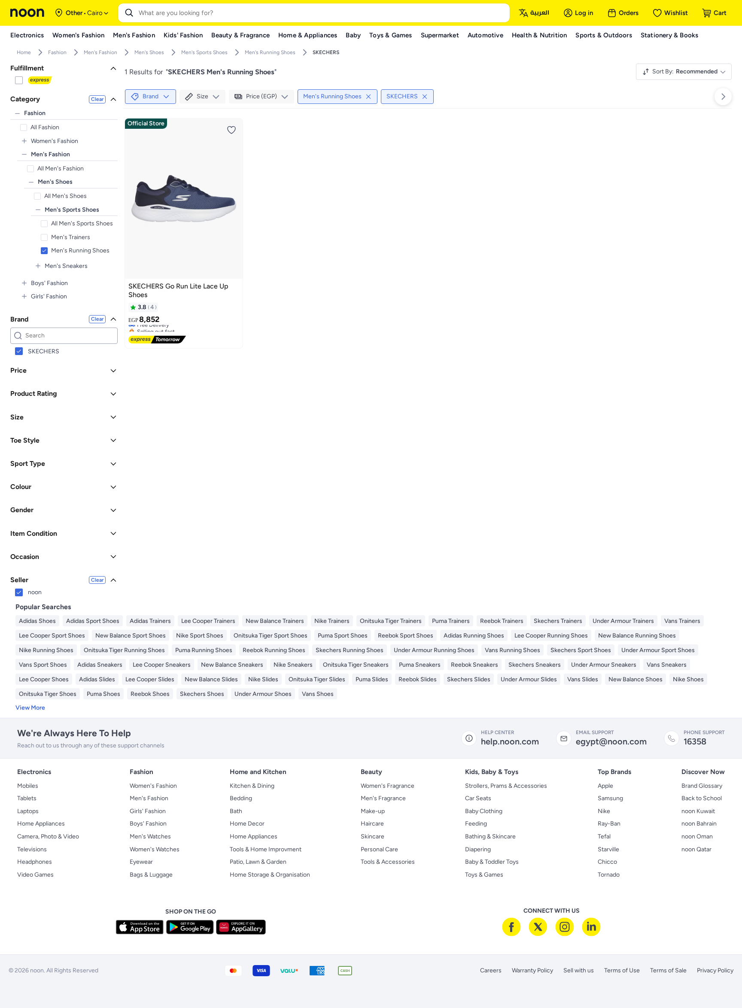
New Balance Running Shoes (637, 635)
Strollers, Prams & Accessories (506, 785)
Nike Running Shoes (46, 650)
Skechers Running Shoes (349, 650)
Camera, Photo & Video (48, 836)
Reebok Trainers (501, 621)
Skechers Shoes (202, 694)
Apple (605, 785)
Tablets (26, 798)
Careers (491, 970)
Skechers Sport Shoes (580, 650)
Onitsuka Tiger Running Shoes (124, 650)
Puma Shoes (103, 694)
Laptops (28, 811)
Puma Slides (372, 679)
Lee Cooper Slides (149, 679)
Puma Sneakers (420, 664)
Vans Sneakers (667, 664)
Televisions (32, 849)
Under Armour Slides (529, 679)
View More (30, 707)
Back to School (701, 798)
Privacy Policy (715, 970)
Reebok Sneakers (474, 664)
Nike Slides (263, 679)
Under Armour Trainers (623, 621)
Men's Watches (150, 836)
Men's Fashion (149, 798)
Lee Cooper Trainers (208, 621)
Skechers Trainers (558, 621)
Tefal (604, 836)
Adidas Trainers (150, 621)
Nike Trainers (332, 621)
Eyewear (141, 861)
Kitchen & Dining (252, 785)
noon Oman (697, 836)
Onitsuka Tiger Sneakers (356, 664)
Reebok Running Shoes (274, 650)
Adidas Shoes (37, 621)
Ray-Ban (609, 823)
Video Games (35, 874)
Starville (608, 849)
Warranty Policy (532, 970)
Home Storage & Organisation (270, 874)
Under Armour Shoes (263, 694)
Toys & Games (484, 874)
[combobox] (322, 13)
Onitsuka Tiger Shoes (47, 694)
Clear (97, 99)
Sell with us (578, 970)
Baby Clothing (483, 811)
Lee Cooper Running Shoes (551, 635)
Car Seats (478, 798)
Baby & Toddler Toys (492, 861)
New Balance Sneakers (232, 664)
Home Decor (247, 823)
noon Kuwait (698, 811)
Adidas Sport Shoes (92, 621)
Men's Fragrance (383, 798)
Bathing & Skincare (490, 836)
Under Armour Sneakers (603, 664)
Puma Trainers (451, 621)
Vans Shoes (318, 694)
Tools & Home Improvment (265, 849)
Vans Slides (582, 679)
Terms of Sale (668, 970)
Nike (604, 811)
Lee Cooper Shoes (44, 679)
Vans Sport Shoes (43, 664)
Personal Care (379, 849)
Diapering (478, 849)
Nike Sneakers (293, 664)
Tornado (609, 874)
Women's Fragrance (387, 785)
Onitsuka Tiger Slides (317, 679)
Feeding (476, 823)
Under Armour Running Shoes (434, 650)
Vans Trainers (682, 621)
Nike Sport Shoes (199, 635)
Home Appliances (41, 823)
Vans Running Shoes (512, 650)
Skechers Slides (468, 679)
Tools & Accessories (388, 861)
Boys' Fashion (148, 823)
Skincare (372, 836)
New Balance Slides (211, 679)
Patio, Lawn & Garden (258, 861)
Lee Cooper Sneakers (162, 664)
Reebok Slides (417, 679)
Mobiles (27, 785)
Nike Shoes (688, 679)
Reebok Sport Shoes (405, 635)
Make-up (373, 811)
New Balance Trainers (275, 621)
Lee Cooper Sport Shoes (52, 635)
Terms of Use (622, 970)
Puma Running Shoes (203, 650)
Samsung (610, 798)
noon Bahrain (699, 823)
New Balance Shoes (635, 679)
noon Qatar (696, 849)
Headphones (34, 861)
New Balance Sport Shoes (130, 635)
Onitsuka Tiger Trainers (391, 621)
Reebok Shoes (150, 694)
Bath (236, 811)
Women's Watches (154, 849)
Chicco (607, 861)
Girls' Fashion (148, 811)
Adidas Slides (97, 679)
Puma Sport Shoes (343, 635)
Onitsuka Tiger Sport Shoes (270, 635)
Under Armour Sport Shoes (658, 650)
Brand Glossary (701, 785)
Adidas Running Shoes (474, 635)
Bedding (241, 798)
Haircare (372, 823)
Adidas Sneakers (99, 664)
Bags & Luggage (151, 874)
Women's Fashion (153, 785)
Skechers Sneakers (534, 664)
